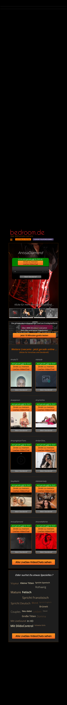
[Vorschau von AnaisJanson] (21, 426)
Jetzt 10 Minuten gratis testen (34, 335)
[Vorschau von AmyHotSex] (46, 426)
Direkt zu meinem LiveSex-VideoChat (30, 263)
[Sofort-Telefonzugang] (14, 238)
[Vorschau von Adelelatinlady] (46, 508)
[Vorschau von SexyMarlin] (21, 508)
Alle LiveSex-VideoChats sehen (34, 562)
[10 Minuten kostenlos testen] (13, 238)
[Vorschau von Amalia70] (21, 386)
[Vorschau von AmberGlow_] (46, 467)
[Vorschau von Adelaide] (46, 386)
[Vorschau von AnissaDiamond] (21, 548)
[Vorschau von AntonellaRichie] (46, 548)
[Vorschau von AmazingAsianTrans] (21, 453)
